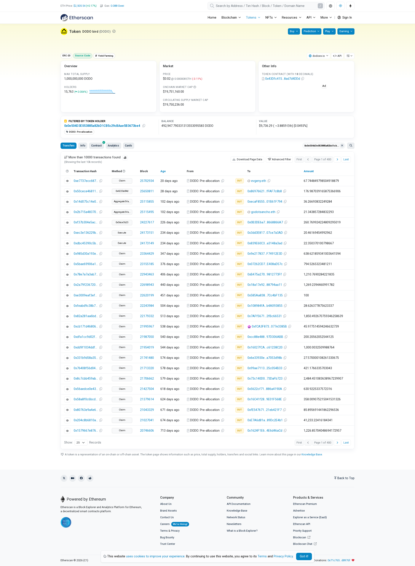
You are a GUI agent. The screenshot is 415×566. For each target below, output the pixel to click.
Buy (292, 31)
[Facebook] (81, 478)
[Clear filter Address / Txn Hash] (342, 145)
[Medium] (72, 478)
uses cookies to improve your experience (155, 556)
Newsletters (234, 524)
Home (212, 17)
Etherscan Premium (305, 504)
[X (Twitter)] (64, 478)
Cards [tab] (128, 145)
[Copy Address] (303, 78)
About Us (166, 504)
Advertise (299, 510)
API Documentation (239, 504)
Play (327, 31)
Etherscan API (301, 524)
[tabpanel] (207, 300)
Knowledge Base (312, 454)
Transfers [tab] (69, 145)
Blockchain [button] (229, 17)
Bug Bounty (167, 537)
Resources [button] (289, 17)
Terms (164, 530)
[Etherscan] (77, 18)
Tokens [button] (251, 17)
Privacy (175, 530)
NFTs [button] (269, 17)
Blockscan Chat (303, 543)
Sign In (347, 17)
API (339, 55)
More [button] (324, 17)
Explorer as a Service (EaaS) (310, 517)
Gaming (344, 31)
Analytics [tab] (113, 145)
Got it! (304, 556)
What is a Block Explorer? (242, 530)
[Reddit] (89, 478)
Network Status (236, 517)
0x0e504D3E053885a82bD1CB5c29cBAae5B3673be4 (102, 126)
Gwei (117, 5)
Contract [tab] (96, 145)
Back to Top (345, 478)
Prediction (310, 31)
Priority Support (302, 530)
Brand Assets (168, 510)
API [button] (308, 17)
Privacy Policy (283, 556)
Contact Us (167, 517)
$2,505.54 (79, 5)
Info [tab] (82, 145)
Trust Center (167, 543)
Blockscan (300, 537)
